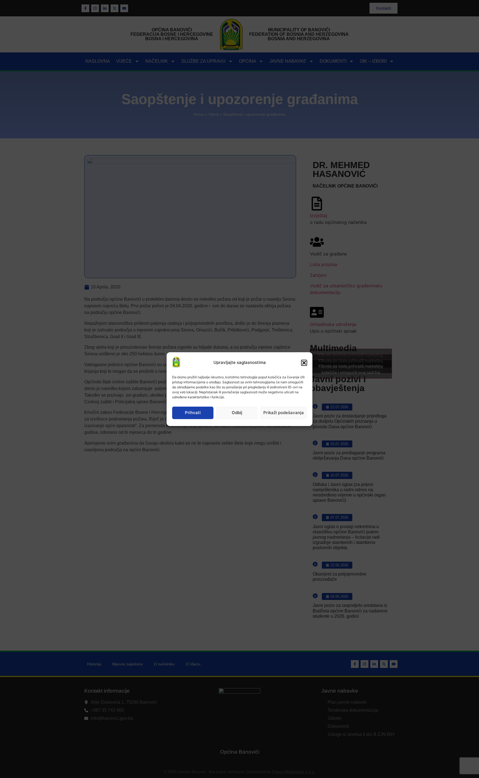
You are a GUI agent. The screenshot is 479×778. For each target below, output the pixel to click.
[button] (304, 363)
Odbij (237, 412)
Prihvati (193, 412)
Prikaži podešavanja (283, 412)
